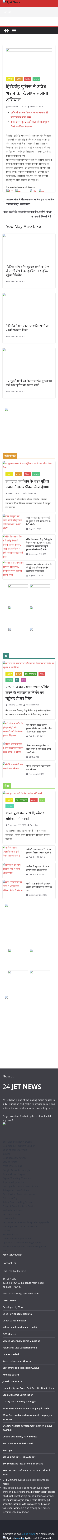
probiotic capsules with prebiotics (20, 1503)
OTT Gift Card (10, 1479)
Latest (9, 79)
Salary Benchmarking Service (18, 1202)
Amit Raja (34, 825)
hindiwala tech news (13, 1210)
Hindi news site (10, 1234)
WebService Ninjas (12, 1165)
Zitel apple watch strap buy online (20, 1226)
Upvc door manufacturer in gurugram (22, 1242)
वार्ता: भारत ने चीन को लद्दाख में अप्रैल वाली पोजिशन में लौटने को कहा (39, 887)
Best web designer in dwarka (18, 1141)
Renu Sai (7, 1470)
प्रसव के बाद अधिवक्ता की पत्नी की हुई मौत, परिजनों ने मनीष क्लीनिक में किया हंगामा (39, 567)
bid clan (6, 1153)
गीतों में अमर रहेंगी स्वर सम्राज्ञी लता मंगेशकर (38, 767)
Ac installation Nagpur (14, 1174)
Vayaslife (7, 1487)
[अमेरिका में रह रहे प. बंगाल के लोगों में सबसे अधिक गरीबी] (13, 870)
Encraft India (9, 1218)
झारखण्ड (36, 79)
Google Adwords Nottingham (18, 1170)
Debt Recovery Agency (14, 1157)
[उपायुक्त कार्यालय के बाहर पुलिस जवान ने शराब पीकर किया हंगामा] (29, 465)
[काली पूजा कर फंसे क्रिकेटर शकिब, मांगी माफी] (29, 793)
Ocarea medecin (11, 1354)
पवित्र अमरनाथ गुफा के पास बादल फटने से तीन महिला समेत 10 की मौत (38, 749)
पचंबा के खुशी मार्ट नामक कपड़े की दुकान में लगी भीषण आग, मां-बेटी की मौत (38, 521)
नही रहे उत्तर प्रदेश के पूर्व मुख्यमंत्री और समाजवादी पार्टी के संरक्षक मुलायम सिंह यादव (39, 728)
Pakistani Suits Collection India (20, 1347)
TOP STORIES (30, 674)
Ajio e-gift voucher (12, 1254)
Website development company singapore (25, 1246)
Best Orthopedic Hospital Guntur (21, 1367)
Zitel (5, 1250)
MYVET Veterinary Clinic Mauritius (21, 1340)
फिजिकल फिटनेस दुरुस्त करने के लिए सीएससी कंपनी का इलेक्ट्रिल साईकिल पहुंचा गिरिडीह (27, 270)
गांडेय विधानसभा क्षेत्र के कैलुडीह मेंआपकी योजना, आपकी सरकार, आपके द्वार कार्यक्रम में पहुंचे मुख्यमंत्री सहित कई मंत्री (39, 544)
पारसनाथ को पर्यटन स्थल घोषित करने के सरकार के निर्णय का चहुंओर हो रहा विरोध (27, 692)
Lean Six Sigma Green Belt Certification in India (28, 1388)
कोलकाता (33, 800)
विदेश (41, 800)
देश (17, 680)
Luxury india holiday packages (19, 1401)
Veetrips (7, 1450)
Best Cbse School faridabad (18, 1443)
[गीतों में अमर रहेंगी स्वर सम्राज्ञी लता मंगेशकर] (13, 770)
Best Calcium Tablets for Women (20, 1194)
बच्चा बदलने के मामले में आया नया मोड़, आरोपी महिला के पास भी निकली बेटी (28, 214)
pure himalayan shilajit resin (22, 1499)
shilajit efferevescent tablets (40, 1491)
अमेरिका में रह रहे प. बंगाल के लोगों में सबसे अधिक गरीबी (37, 868)
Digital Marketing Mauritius (17, 1178)
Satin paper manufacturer (16, 1190)
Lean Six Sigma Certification (18, 1394)
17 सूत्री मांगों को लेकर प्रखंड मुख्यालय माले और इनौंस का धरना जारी (29, 383)
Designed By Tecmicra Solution (19, 1145)
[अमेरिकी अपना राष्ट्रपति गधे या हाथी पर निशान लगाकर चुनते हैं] (13, 853)
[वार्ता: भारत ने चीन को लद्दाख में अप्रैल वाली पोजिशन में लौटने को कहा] (13, 889)
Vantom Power (18, 1320)
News (19, 79)
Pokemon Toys (11, 1198)
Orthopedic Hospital (21, 1313)
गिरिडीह (27, 79)
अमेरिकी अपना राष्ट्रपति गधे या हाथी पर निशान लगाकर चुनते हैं (38, 851)
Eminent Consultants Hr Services (19, 1206)
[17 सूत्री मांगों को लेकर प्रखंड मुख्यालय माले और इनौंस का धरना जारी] (29, 350)
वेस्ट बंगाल (10, 806)
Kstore (6, 1483)
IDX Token (8, 1463)
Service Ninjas (10, 1161)
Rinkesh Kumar (37, 106)
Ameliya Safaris (11, 1374)
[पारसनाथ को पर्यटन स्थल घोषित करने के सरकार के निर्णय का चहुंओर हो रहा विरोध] (29, 665)
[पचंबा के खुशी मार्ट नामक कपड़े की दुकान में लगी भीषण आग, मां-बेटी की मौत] (13, 523)
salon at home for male (15, 1149)
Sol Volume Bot (11, 1456)
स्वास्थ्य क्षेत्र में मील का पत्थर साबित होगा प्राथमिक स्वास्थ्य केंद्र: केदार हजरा (30, 202)
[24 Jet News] (6, 30)
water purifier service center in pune (21, 1186)
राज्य (23, 680)
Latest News (9, 1300)
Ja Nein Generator (12, 1381)
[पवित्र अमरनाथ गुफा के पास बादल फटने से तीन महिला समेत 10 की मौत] (13, 751)
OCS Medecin (10, 1334)
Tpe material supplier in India (18, 1238)
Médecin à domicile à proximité (20, 1327)
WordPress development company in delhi (26, 1408)
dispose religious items (14, 1182)
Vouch (21, 1307)
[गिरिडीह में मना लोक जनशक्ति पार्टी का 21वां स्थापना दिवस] (29, 295)
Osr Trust (7, 1230)
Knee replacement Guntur (17, 1361)
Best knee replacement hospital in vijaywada (26, 1222)
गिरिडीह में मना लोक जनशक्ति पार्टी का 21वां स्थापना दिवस (27, 328)
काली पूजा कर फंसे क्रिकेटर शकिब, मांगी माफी (24, 815)
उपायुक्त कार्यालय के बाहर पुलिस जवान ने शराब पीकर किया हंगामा (27, 483)
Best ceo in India (11, 1214)
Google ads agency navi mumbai (20, 1436)
